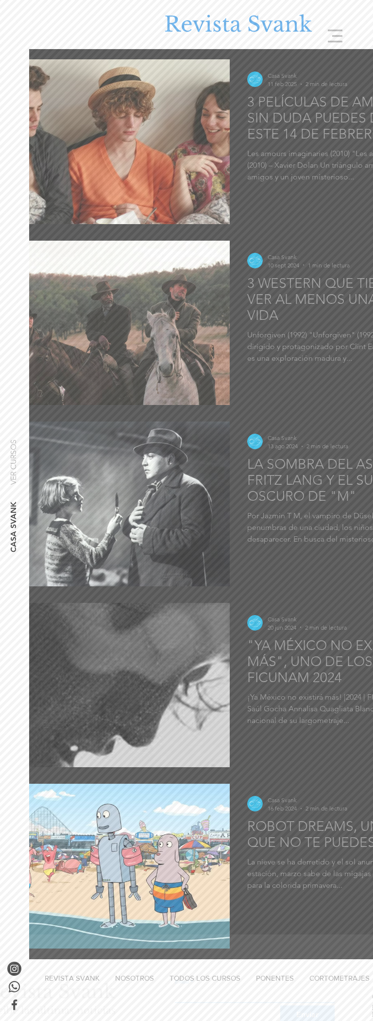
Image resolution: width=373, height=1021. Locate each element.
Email (182, 954)
